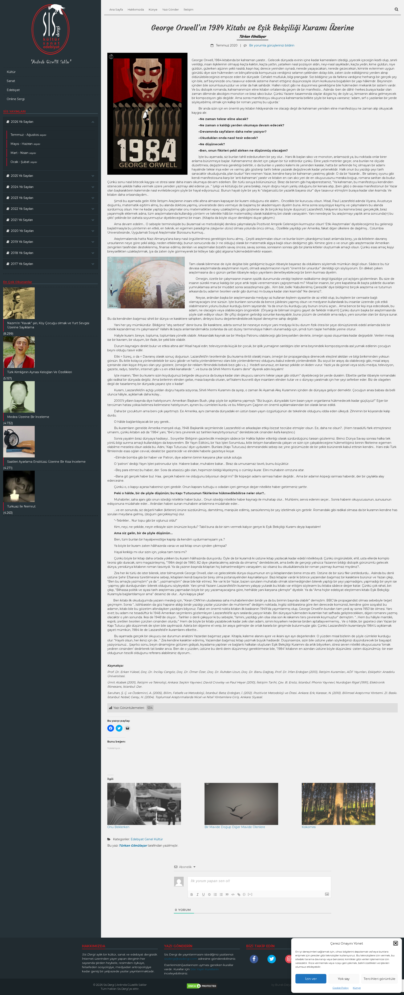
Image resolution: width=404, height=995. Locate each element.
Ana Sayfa (116, 9)
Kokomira (309, 827)
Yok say (344, 979)
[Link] (239, 894)
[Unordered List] (221, 894)
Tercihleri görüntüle (379, 979)
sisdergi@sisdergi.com (180, 959)
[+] (250, 894)
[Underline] (203, 894)
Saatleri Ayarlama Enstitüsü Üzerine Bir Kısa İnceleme (46, 462)
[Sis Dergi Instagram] (290, 959)
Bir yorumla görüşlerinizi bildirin (271, 45)
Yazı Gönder (170, 9)
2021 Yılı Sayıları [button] (21, 220)
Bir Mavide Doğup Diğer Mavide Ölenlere (235, 827)
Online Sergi (16, 99)
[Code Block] (233, 894)
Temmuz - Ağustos (28, 135)
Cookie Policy (340, 987)
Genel (149, 839)
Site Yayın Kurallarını (204, 969)
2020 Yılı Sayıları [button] (21, 231)
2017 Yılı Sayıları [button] (21, 264)
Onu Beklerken (118, 827)
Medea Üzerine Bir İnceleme (28, 417)
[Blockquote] (227, 894)
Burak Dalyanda (286, 984)
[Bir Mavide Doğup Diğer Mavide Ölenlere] (251, 804)
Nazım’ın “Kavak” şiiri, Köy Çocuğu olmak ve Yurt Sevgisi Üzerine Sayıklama (48, 325)
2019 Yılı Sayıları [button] (21, 242)
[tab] (50, 122)
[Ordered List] (215, 894)
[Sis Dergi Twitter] (273, 959)
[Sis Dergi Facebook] (255, 959)
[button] (395, 943)
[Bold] (192, 894)
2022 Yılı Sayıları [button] (21, 209)
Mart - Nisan (23, 153)
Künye (357, 987)
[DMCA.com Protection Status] (202, 987)
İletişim (188, 9)
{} (244, 894)
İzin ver (311, 979)
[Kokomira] (348, 804)
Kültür (11, 72)
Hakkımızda (136, 9)
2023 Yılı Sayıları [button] (21, 198)
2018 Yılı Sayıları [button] (21, 253)
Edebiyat (13, 90)
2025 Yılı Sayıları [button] (21, 176)
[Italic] (198, 894)
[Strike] (209, 894)
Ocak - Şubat (24, 162)
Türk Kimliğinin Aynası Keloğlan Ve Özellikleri (39, 372)
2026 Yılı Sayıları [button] (21, 122)
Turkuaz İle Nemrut (21, 506)
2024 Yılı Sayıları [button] (21, 187)
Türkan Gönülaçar (252, 36)
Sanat (11, 81)
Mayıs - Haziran (25, 144)
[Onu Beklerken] (153, 804)
